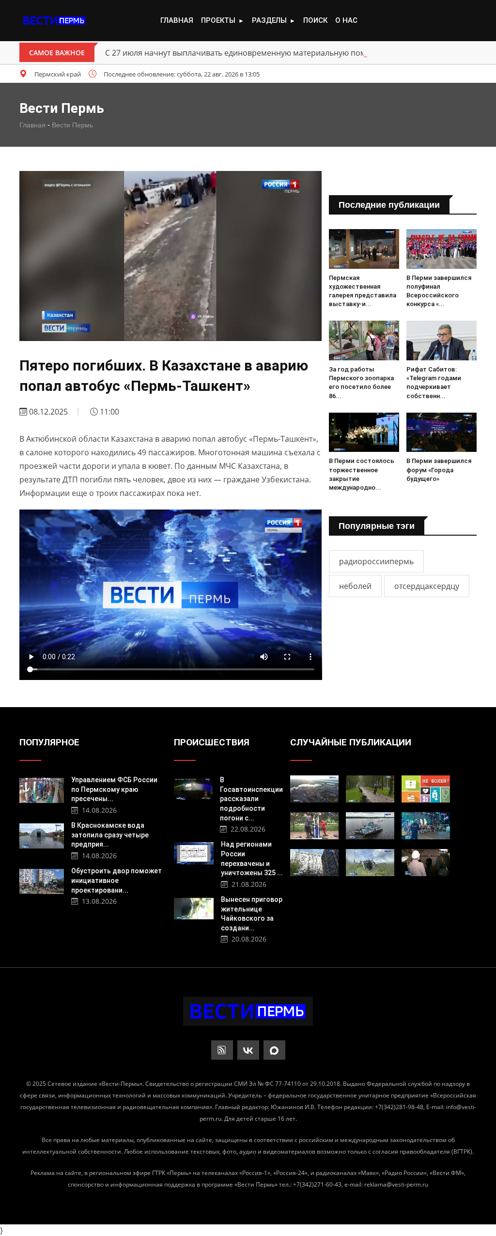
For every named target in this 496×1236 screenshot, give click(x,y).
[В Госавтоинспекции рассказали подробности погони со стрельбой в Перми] (193, 787)
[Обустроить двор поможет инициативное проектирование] (41, 880)
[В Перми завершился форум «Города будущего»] (441, 432)
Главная (176, 20)
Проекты (222, 20)
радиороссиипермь (376, 561)
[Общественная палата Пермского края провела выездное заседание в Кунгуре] (426, 862)
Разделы (273, 20)
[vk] (248, 1050)
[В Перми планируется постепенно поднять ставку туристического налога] (314, 789)
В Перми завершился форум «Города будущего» (438, 469)
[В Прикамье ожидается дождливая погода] (370, 789)
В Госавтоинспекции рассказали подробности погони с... (251, 798)
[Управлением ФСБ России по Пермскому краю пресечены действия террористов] (41, 789)
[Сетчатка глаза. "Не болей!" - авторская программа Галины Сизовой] (426, 789)
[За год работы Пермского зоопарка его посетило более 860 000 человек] (364, 340)
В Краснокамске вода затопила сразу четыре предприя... (110, 834)
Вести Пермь (72, 125)
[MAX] (274, 1050)
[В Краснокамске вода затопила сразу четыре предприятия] (41, 835)
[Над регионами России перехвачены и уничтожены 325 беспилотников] (194, 852)
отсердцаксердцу (426, 586)
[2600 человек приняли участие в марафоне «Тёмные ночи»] (426, 825)
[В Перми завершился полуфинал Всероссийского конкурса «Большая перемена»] (441, 249)
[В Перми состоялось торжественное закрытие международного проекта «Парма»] (364, 432)
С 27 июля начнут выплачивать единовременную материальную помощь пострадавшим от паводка (294, 52)
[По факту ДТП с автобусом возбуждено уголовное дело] (370, 862)
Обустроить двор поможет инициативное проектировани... (116, 880)
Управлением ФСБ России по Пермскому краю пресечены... (114, 789)
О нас (346, 20)
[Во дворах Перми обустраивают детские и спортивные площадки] (314, 825)
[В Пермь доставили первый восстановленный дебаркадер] (370, 825)
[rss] (222, 1050)
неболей (355, 586)
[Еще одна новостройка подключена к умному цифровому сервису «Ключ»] (314, 862)
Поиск (315, 20)
